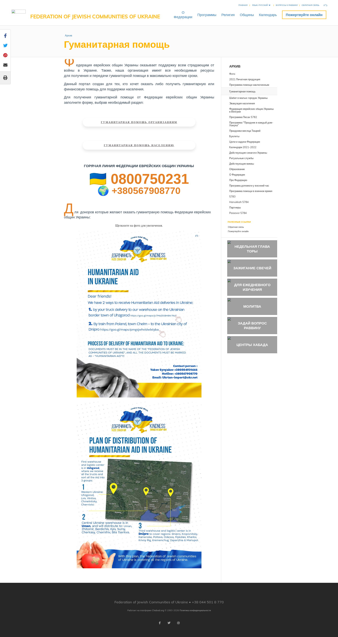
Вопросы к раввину (287, 5)
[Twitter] (169, 623)
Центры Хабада (252, 344)
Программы (206, 15)
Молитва (252, 306)
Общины (247, 15)
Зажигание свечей (252, 268)
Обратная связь (310, 5)
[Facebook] (159, 623)
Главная (242, 5)
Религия (228, 15)
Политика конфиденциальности (195, 610)
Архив (68, 35)
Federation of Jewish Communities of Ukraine (95, 16)
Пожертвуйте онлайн (304, 15)
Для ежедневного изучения (252, 287)
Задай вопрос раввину (252, 325)
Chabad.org (158, 610)
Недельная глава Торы (252, 248)
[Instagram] (178, 623)
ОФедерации (183, 14)
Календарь (268, 15)
